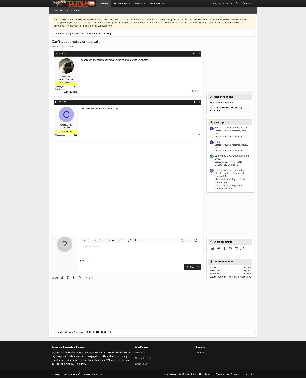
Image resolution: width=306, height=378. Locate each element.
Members (155, 3)
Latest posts (221, 122)
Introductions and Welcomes (228, 136)
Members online (223, 96)
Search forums (72, 10)
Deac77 (57, 46)
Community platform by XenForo (77, 374)
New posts (58, 10)
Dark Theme (184, 374)
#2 (198, 102)
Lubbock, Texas (70, 91)
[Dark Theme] (237, 3)
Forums (103, 3)
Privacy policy (236, 374)
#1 (198, 53)
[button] (129, 3)
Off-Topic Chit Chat (224, 188)
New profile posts (143, 358)
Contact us (209, 374)
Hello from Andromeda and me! (232, 127)
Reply (197, 91)
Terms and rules (222, 374)
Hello (217, 141)
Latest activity (141, 363)
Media (138, 3)
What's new (120, 3)
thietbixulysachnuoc (240, 276)
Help (246, 374)
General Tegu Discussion (226, 164)
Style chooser (171, 374)
